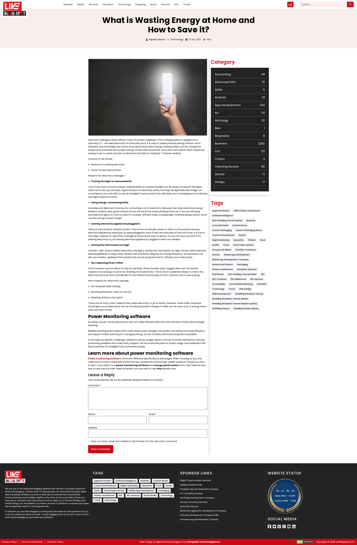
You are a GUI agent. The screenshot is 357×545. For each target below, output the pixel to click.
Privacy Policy (9, 541)
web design (245, 289)
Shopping (140, 4)
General (165, 4)
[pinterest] (279, 527)
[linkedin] (294, 527)
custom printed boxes (223, 235)
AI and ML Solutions (189, 506)
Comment (94, 385)
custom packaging (222, 230)
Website (92, 427)
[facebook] (269, 527)
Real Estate (218, 274)
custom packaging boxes (249, 230)
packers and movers (222, 269)
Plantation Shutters (247, 269)
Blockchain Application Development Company (203, 510)
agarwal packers (221, 210)
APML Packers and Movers (247, 210)
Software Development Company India (199, 515)
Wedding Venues (220, 308)
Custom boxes (239, 225)
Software (261, 284)
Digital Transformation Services (195, 480)
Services (93, 4)
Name (92, 414)
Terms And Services (32, 541)
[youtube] (289, 527)
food (262, 240)
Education (107, 4)
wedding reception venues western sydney (234, 303)
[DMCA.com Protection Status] (305, 542)
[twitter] (274, 527)
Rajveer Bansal (157, 39)
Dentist (242, 235)
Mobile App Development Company (230, 259)
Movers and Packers (222, 264)
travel (232, 289)
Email (152, 414)
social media (218, 284)
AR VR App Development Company (197, 497)
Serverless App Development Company (199, 519)
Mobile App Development (237, 254)
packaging (242, 264)
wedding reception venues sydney (230, 298)
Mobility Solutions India (191, 484)
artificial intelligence (222, 215)
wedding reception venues (249, 293)
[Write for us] (290, 4)
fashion (252, 240)
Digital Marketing (220, 240)
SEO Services (256, 279)
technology (218, 289)
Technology (124, 4)
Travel (186, 4)
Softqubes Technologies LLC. (204, 541)
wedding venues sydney (246, 308)
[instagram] (284, 527)
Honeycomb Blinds (221, 249)
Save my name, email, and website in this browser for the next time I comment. (134, 441)
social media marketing (241, 284)
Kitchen (216, 254)
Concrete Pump (220, 225)
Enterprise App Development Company (199, 489)
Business (68, 4)
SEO (176, 4)
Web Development (221, 293)
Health (80, 4)
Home (153, 4)
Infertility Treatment (245, 249)
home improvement (243, 245)
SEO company (219, 279)
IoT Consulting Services (191, 493)
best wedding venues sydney (227, 220)
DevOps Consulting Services (194, 502)
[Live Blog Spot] (16, 8)
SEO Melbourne (238, 279)
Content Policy (55, 541)
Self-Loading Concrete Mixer (242, 274)
